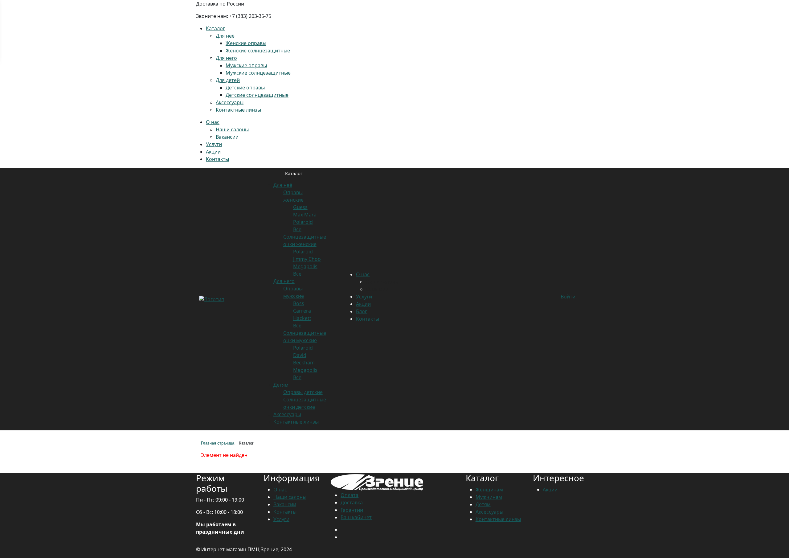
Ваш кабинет (356, 517)
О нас (212, 122)
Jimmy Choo (307, 259)
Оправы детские (303, 392)
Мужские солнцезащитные (258, 72)
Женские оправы (246, 43)
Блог (361, 311)
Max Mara (305, 214)
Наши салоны (232, 129)
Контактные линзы (238, 109)
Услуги (214, 144)
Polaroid (303, 222)
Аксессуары (229, 102)
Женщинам (489, 489)
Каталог (215, 28)
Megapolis (305, 266)
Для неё (225, 35)
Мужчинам (489, 497)
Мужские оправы (246, 65)
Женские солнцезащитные (258, 50)
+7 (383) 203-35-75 (250, 16)
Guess (300, 207)
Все (297, 229)
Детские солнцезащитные (257, 95)
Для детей (228, 80)
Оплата (349, 495)
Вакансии (227, 136)
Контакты (217, 159)
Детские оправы (245, 87)
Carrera (302, 310)
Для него (226, 58)
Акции (213, 151)
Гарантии (352, 510)
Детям (280, 384)
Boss (298, 303)
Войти (568, 296)
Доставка (352, 502)
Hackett (302, 318)
